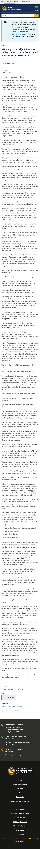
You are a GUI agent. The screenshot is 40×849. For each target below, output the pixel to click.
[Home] (11, 10)
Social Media (9, 751)
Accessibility (20, 797)
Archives (20, 788)
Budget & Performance (20, 784)
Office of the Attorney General (11, 706)
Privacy (20, 805)
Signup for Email (13, 749)
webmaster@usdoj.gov (19, 34)
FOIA (20, 793)
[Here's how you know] (20, 2)
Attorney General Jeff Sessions (12, 689)
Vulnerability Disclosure (20, 826)
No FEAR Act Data (20, 818)
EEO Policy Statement (20, 822)
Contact (19, 841)
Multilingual (20, 830)
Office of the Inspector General (20, 813)
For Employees (20, 809)
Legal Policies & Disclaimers (20, 801)
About (20, 780)
